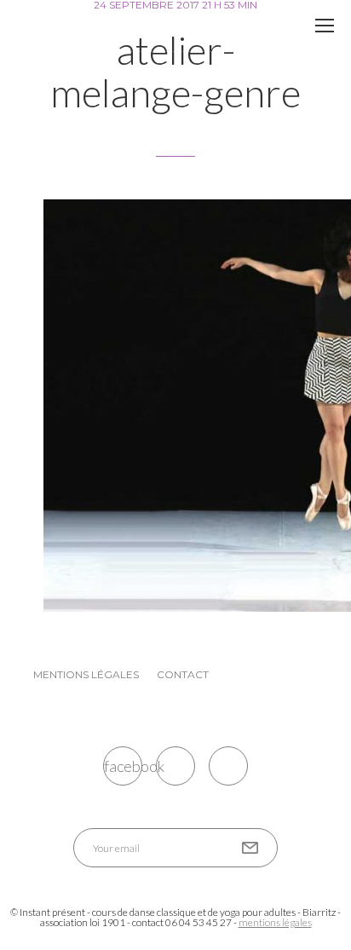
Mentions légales (86, 674)
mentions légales (275, 922)
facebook (123, 766)
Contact (183, 674)
